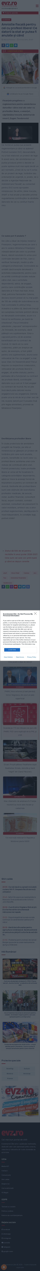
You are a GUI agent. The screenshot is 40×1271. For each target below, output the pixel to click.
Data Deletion (8, 657)
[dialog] (20, 635)
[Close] (36, 614)
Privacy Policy (31, 657)
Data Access (20, 657)
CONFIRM (12, 650)
